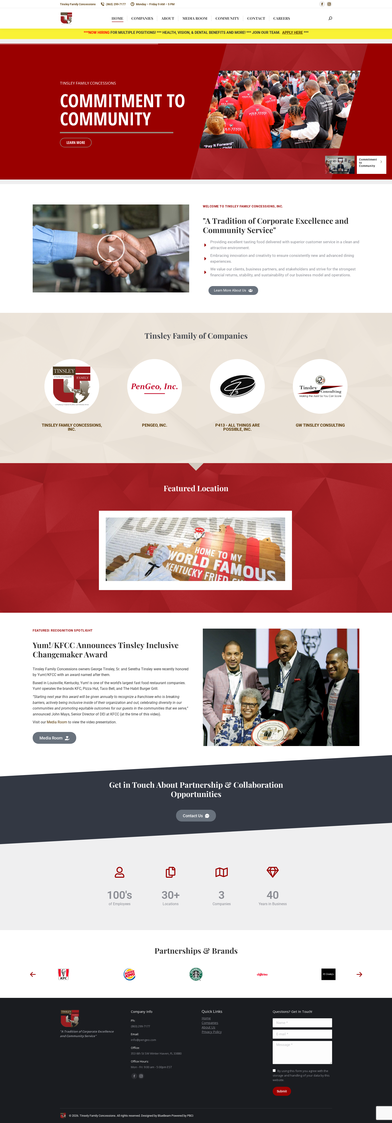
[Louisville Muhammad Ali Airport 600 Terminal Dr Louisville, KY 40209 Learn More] (195, 549)
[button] (110, 248)
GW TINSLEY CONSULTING (320, 425)
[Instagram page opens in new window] (329, 4)
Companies (210, 1023)
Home (206, 1018)
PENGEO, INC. (154, 425)
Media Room (57, 722)
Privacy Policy (212, 1032)
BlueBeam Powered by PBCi (175, 1115)
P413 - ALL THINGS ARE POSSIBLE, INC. (237, 427)
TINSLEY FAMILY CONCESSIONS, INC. (72, 427)
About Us (208, 1027)
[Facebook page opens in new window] (322, 4)
